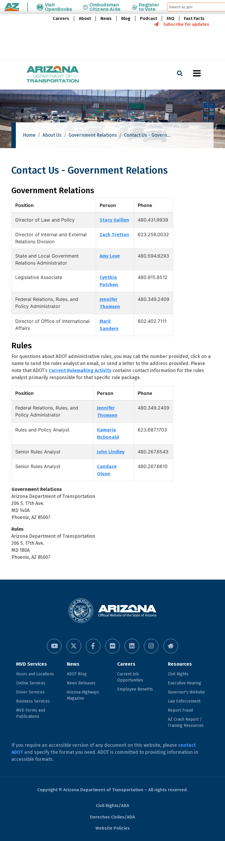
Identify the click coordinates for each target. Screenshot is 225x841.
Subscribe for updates (186, 24)
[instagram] (151, 646)
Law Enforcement (184, 701)
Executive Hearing (184, 683)
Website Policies (113, 828)
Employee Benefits (135, 689)
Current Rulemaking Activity (80, 370)
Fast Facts (194, 18)
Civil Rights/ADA (112, 805)
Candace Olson (107, 470)
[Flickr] (112, 646)
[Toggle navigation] (207, 73)
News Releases (81, 683)
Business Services (33, 701)
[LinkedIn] (132, 646)
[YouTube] (54, 646)
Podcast (148, 18)
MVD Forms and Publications (30, 713)
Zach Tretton (114, 234)
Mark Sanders (109, 324)
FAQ (170, 18)
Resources (180, 664)
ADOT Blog (77, 674)
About (85, 18)
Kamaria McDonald (108, 433)
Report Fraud (180, 710)
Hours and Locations (35, 674)
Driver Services (30, 692)
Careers (61, 18)
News (106, 18)
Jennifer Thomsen (110, 303)
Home (29, 135)
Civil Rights (178, 674)
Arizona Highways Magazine (83, 695)
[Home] (41, 75)
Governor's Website (186, 692)
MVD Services (31, 664)
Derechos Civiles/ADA (112, 817)
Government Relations (93, 135)
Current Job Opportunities (130, 677)
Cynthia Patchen (109, 281)
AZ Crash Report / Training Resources (186, 722)
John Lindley (111, 452)
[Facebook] (93, 646)
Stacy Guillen (114, 220)
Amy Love (110, 256)
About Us (52, 135)
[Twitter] (74, 646)
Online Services (30, 683)
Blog (125, 18)
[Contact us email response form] (170, 646)
